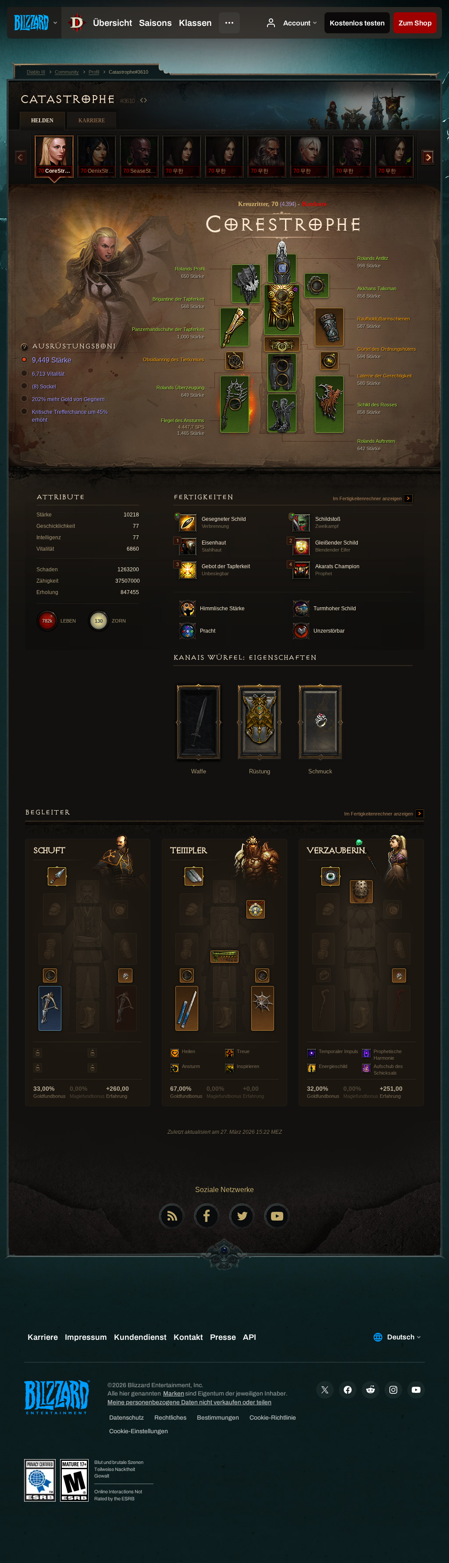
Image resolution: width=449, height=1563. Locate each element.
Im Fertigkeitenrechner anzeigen (368, 498)
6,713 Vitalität (48, 374)
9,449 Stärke (51, 360)
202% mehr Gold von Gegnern (68, 399)
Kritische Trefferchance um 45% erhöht (70, 416)
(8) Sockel (44, 387)
